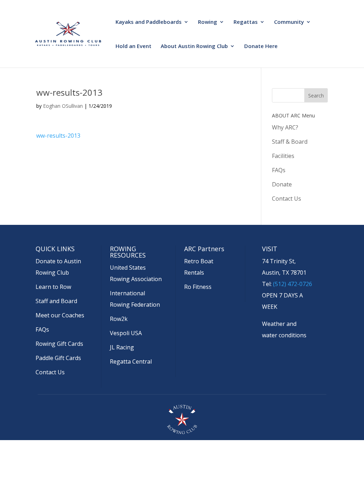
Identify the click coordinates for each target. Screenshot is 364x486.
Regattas (246, 22)
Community (289, 22)
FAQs (278, 170)
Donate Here (261, 46)
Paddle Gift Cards (58, 358)
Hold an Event (133, 46)
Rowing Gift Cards (59, 344)
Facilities (283, 156)
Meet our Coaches (60, 315)
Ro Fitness (198, 287)
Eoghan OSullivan (63, 105)
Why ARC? (285, 127)
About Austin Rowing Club (194, 46)
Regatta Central (131, 361)
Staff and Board (56, 301)
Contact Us (286, 198)
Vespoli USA (126, 333)
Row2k (119, 319)
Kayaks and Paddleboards (149, 22)
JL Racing (122, 347)
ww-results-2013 (58, 135)
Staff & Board (289, 142)
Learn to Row (53, 287)
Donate (282, 184)
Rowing (207, 22)
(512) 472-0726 (292, 284)
